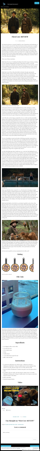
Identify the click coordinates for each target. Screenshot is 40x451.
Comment (34, 439)
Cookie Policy (18, 448)
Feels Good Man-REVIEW (6, 446)
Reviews (24, 416)
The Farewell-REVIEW (34, 446)
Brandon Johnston (22, 40)
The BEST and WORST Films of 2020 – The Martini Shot (14, 424)
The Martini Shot (12, 4)
